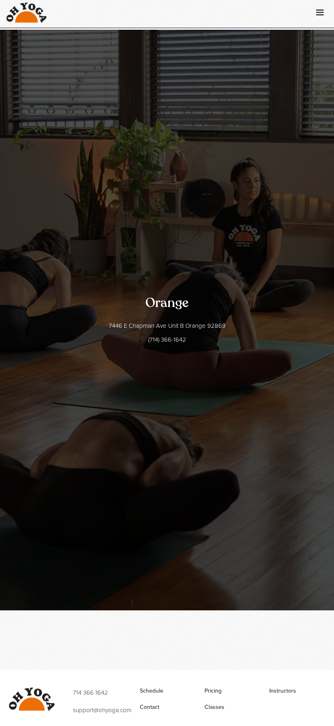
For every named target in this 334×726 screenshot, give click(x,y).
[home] (26, 12)
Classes (214, 707)
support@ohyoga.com (102, 710)
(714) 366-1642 (167, 340)
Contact (149, 707)
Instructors (282, 691)
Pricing (213, 691)
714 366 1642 (90, 693)
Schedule (151, 691)
